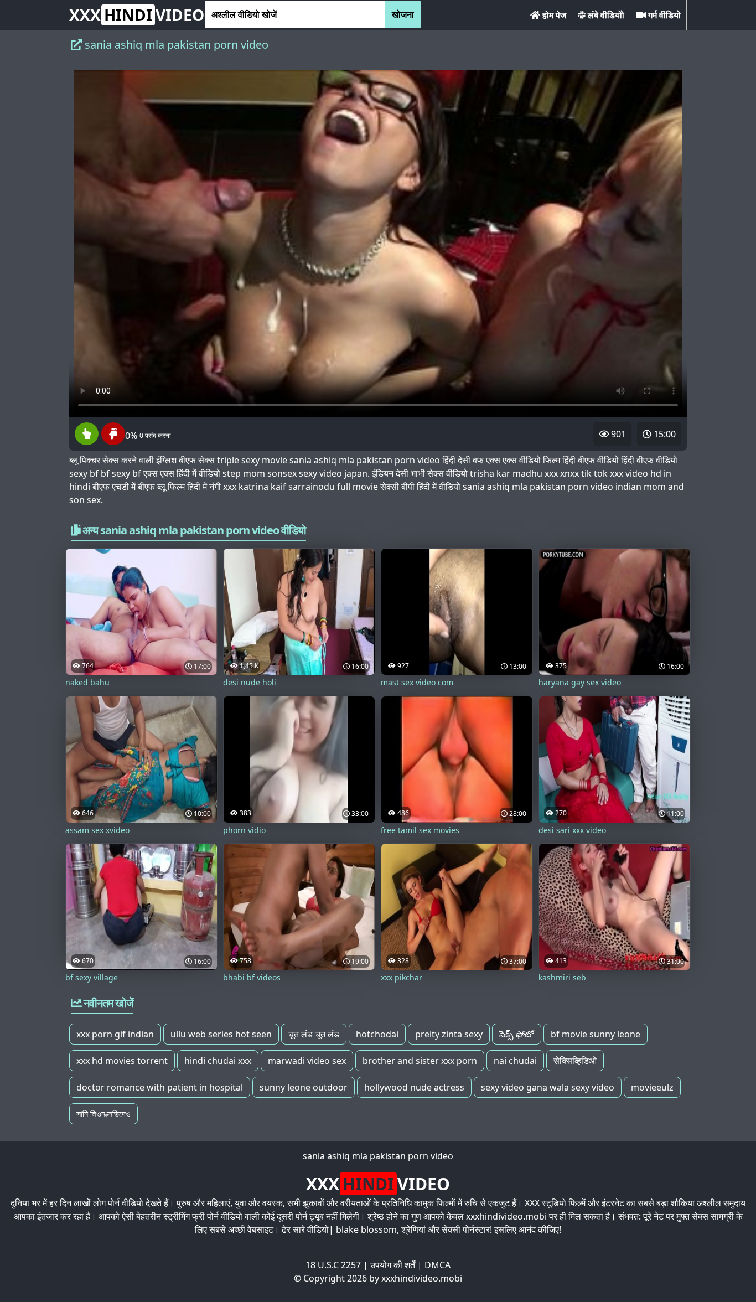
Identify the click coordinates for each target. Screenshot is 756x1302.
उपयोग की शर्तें (392, 1265)
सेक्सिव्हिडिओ (575, 1061)
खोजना (403, 14)
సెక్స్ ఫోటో (516, 1034)
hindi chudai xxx (217, 1061)
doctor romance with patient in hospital (159, 1087)
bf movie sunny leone (595, 1034)
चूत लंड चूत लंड (313, 1034)
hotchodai (377, 1034)
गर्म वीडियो (663, 15)
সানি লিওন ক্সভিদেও (103, 1114)
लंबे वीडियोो (605, 15)
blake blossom (366, 1229)
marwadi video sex (307, 1061)
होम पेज (553, 15)
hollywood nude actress (414, 1087)
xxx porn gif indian (115, 1034)
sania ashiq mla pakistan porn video (378, 1156)
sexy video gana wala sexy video (547, 1087)
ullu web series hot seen (221, 1034)
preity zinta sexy (449, 1034)
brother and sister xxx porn (420, 1061)
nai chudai (515, 1061)
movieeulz (652, 1087)
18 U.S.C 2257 (333, 1265)
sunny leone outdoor (304, 1087)
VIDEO (136, 14)
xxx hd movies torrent (122, 1061)
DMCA (437, 1265)
